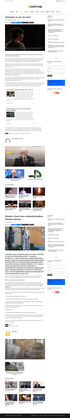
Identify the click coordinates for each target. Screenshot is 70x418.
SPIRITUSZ (53, 11)
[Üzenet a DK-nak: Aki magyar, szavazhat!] (39, 191)
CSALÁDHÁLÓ (32, 11)
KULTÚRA (42, 11)
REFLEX (17, 11)
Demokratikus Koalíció (17, 133)
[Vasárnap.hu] (35, 6)
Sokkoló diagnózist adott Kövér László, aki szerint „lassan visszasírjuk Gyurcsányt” (38, 209)
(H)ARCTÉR (12, 11)
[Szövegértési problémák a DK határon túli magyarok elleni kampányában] (25, 190)
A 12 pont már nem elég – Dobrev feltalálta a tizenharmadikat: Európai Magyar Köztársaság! (10, 196)
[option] (25, 156)
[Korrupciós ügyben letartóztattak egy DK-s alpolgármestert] (11, 204)
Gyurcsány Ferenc (28, 133)
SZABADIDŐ (47, 11)
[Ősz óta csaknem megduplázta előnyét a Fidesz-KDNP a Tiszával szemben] (25, 204)
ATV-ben (21, 61)
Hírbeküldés (45, 415)
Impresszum (41, 415)
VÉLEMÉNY (21, 11)
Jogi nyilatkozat (58, 415)
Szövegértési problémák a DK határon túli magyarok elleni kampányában (24, 196)
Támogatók (63, 415)
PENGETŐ (37, 11)
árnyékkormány (11, 133)
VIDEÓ (57, 11)
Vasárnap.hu (19, 415)
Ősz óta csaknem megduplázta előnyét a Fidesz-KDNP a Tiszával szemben (24, 209)
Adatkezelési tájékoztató (51, 415)
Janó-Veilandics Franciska (17, 138)
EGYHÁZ (26, 11)
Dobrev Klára (23, 133)
